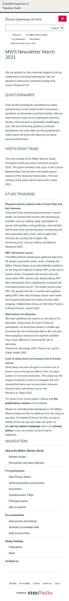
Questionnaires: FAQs (21, 494)
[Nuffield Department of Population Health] (20, 6)
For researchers (14, 515)
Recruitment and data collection (26, 462)
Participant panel (18, 501)
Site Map (12, 583)
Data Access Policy (19, 533)
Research (17, 35)
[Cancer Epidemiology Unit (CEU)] (23, 18)
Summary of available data (24, 527)
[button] (62, 19)
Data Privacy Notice (20, 476)
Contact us (12, 561)
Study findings (14, 541)
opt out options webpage (25, 426)
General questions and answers (26, 482)
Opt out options (17, 507)
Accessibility (24, 583)
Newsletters (35, 39)
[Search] (62, 28)
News (12, 553)
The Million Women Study (36, 35)
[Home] (8, 35)
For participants (18, 39)
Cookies (36, 583)
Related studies (17, 456)
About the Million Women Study (24, 450)
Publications (15, 547)
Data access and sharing (23, 521)
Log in (57, 583)
